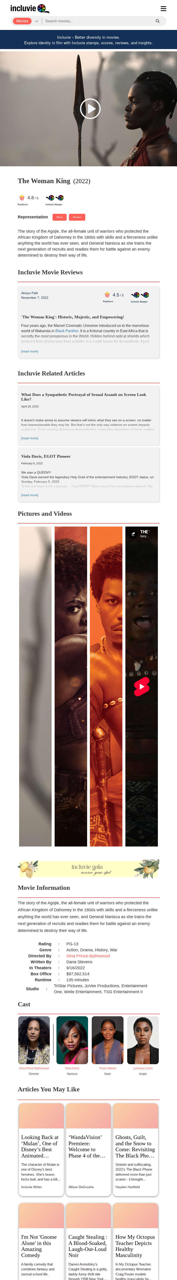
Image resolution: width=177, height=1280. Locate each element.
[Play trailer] (90, 108)
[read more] (29, 351)
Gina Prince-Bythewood (88, 956)
